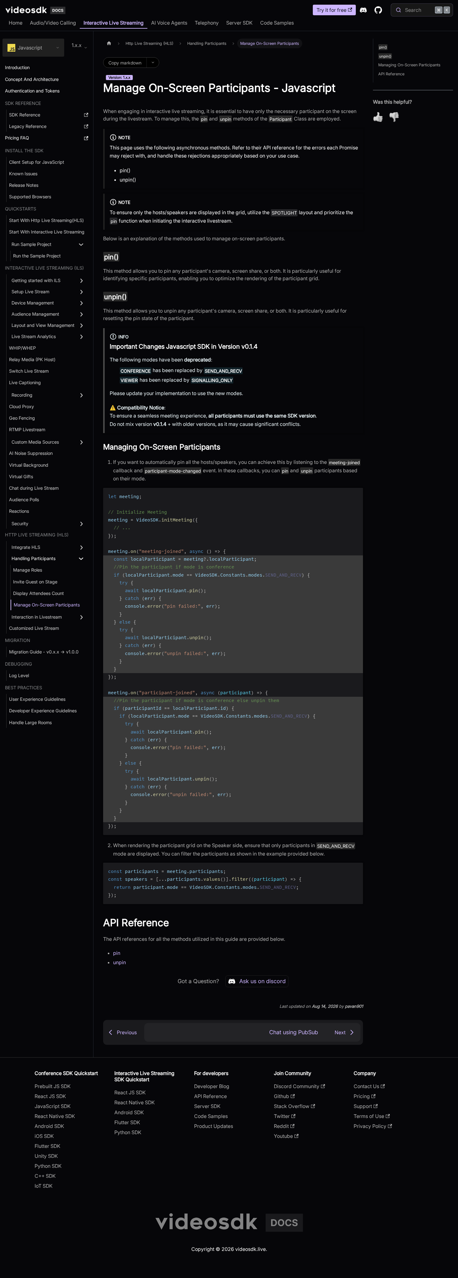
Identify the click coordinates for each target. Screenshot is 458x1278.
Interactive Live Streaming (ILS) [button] (44, 268)
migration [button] (17, 640)
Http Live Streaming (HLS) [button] (37, 534)
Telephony (207, 23)
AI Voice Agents (169, 23)
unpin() (128, 180)
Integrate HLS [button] (26, 547)
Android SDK (49, 1126)
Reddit (281, 1126)
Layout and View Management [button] (43, 325)
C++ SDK (45, 1176)
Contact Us (366, 1086)
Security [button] (20, 523)
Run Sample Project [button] (31, 244)
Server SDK (239, 23)
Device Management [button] (33, 302)
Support (363, 1106)
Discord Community (296, 1086)
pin (116, 953)
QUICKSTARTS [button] (20, 208)
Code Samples (277, 23)
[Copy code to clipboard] (355, 495)
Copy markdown (124, 62)
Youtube (283, 1136)
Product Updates (213, 1126)
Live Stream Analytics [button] (34, 336)
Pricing (362, 1096)
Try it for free (331, 10)
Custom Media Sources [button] (35, 442)
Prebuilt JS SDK (53, 1086)
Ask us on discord (262, 981)
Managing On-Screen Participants (409, 65)
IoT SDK (44, 1186)
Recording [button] (22, 395)
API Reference (391, 74)
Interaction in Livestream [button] (37, 617)
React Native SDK (55, 1116)
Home (15, 23)
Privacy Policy (370, 1126)
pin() (125, 170)
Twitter (282, 1116)
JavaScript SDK (53, 1106)
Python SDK (48, 1166)
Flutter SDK (47, 1146)
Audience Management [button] (35, 314)
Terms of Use (369, 1116)
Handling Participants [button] (33, 558)
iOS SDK (44, 1136)
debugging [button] (18, 664)
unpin (119, 962)
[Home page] (109, 43)
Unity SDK (46, 1156)
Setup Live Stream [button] (30, 291)
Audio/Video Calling (53, 23)
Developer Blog (211, 1086)
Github (281, 1096)
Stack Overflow (291, 1106)
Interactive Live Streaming (113, 23)
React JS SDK (50, 1096)
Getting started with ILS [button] (36, 280)
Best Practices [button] (23, 687)
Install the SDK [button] (24, 150)
